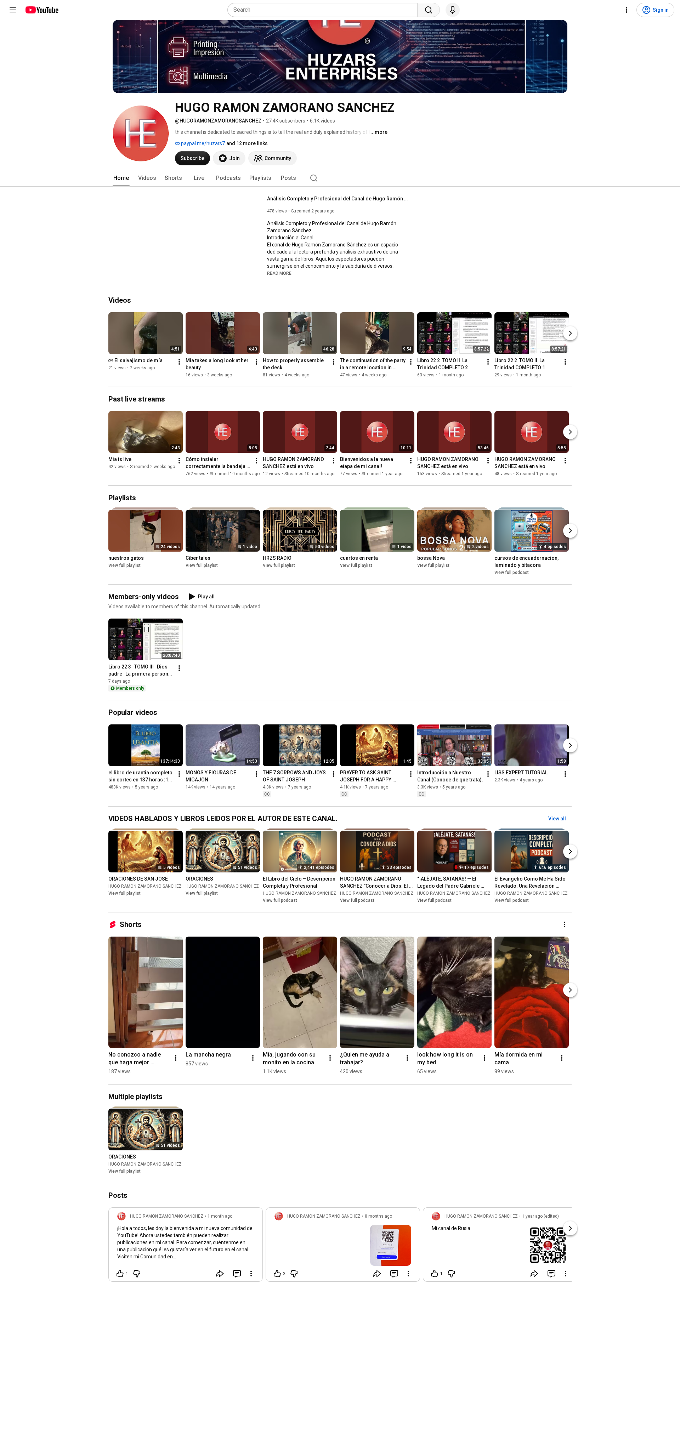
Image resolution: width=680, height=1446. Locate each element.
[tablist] (340, 178)
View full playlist (124, 565)
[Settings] (626, 10)
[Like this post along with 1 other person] (120, 1273)
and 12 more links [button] (247, 143)
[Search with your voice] (453, 10)
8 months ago (378, 1216)
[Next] (570, 333)
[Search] (428, 10)
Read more (279, 273)
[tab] (121, 178)
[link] (185, 1246)
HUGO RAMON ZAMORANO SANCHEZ (145, 886)
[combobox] (324, 10)
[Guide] (12, 10)
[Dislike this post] (136, 1273)
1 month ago (220, 1216)
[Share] (220, 1273)
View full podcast (511, 572)
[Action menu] (251, 1273)
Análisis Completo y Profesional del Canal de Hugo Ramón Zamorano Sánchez (338, 198)
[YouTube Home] (41, 10)
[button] (279, 273)
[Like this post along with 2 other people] (277, 1273)
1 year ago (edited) (540, 1216)
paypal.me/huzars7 (202, 143)
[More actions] (179, 362)
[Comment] (237, 1273)
